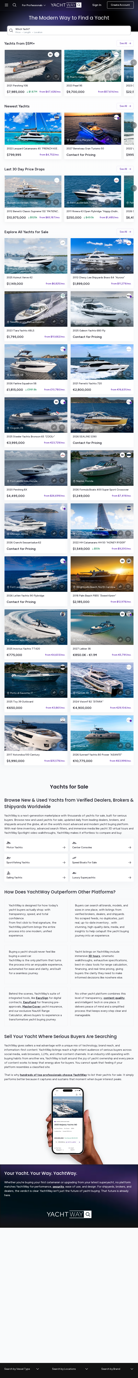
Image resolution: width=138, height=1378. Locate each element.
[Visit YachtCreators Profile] (62, 242)
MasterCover (31, 1006)
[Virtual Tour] (50, 54)
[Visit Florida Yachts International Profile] (62, 720)
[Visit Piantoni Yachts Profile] (128, 348)
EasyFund (29, 1002)
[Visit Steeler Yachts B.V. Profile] (62, 401)
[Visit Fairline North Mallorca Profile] (62, 348)
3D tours (94, 956)
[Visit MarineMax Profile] (128, 295)
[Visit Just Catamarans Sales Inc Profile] (56, 117)
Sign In (96, 5)
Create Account (120, 4)
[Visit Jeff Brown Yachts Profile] (128, 560)
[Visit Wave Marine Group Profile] (116, 54)
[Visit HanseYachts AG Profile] (128, 401)
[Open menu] (6, 5)
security (58, 1186)
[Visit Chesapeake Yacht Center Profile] (116, 117)
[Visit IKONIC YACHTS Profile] (56, 180)
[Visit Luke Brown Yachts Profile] (116, 180)
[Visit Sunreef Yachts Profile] (128, 720)
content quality (114, 998)
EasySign (42, 998)
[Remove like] (56, 76)
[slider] (69, 72)
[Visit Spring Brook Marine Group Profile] (62, 508)
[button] (21, 1369)
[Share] (48, 76)
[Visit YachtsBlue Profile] (56, 54)
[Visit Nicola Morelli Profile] (62, 614)
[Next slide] (133, 62)
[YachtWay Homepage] (69, 5)
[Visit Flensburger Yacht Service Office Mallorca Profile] (128, 667)
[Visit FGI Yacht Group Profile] (62, 295)
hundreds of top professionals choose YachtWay (53, 1075)
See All (123, 43)
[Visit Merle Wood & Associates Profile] (62, 667)
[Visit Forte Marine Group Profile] (128, 454)
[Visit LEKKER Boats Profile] (128, 614)
